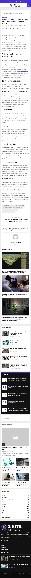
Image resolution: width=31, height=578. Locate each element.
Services (4, 512)
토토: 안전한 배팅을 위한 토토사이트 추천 (14, 448)
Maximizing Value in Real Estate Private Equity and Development (18, 349)
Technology (5, 17)
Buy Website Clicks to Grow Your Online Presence (18, 341)
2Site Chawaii (10, 574)
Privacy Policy (23, 1)
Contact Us (5, 1)
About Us (11, 1)
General (4, 504)
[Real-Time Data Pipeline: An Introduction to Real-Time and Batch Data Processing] (22, 477)
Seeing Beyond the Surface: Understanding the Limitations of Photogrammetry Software (14, 271)
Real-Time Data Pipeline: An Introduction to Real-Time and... (22, 484)
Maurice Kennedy (7, 25)
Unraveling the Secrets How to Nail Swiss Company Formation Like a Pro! (15, 229)
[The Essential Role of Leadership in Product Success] (5, 358)
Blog (3, 495)
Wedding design (6, 517)
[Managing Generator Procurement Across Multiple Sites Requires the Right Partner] (5, 366)
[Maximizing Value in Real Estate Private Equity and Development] (5, 350)
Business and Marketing (8, 499)
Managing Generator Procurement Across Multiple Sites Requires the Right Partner (18, 365)
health (3, 506)
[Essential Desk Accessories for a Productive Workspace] (8, 477)
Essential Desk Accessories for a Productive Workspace (8, 484)
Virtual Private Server (8, 205)
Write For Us (16, 1)
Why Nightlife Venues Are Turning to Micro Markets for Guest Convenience (19, 333)
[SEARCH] (27, 418)
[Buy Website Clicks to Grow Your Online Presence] (5, 342)
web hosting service (7, 207)
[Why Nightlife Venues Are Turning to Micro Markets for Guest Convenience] (5, 333)
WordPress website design (8, 212)
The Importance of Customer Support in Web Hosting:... (8, 469)
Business (4, 497)
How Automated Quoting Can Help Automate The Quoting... (22, 469)
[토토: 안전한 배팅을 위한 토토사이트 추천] (15, 437)
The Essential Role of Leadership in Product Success (18, 357)
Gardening (5, 502)
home (3, 508)
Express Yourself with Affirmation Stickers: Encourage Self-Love (15, 220)
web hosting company (19, 205)
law (3, 510)
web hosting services (18, 207)
